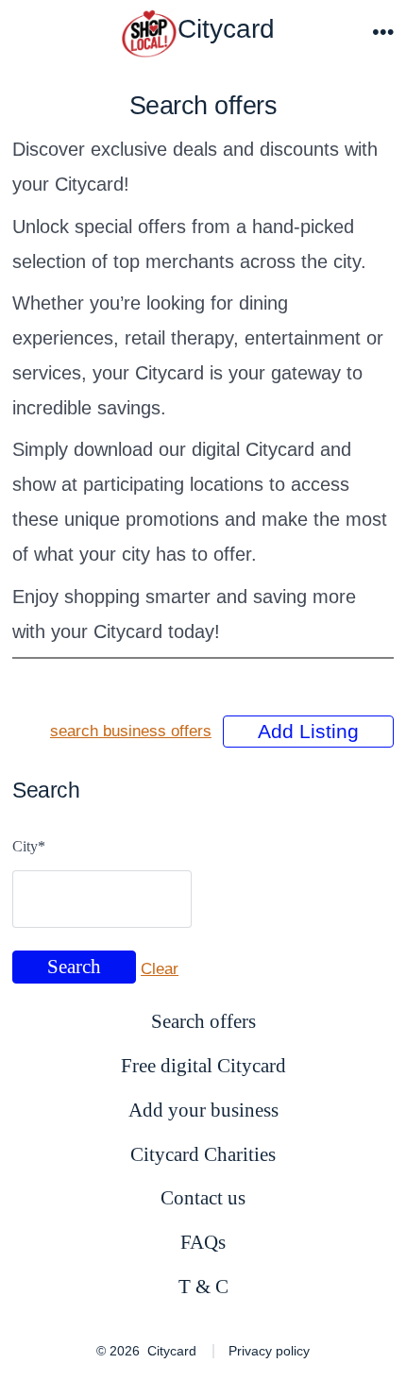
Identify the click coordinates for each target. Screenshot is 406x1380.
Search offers (203, 1021)
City (28, 846)
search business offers (130, 731)
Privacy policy (269, 1351)
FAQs (203, 1242)
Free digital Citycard (203, 1065)
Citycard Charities (203, 1154)
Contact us (203, 1197)
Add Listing (308, 731)
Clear (159, 969)
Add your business (203, 1109)
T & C (203, 1286)
